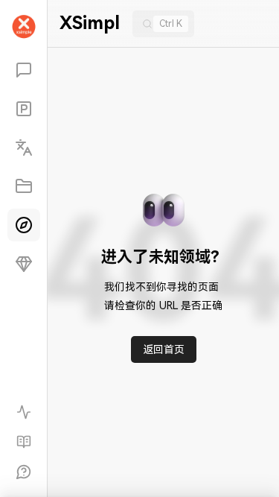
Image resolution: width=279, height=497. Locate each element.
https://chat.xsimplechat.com (176, 471)
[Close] (21, 269)
